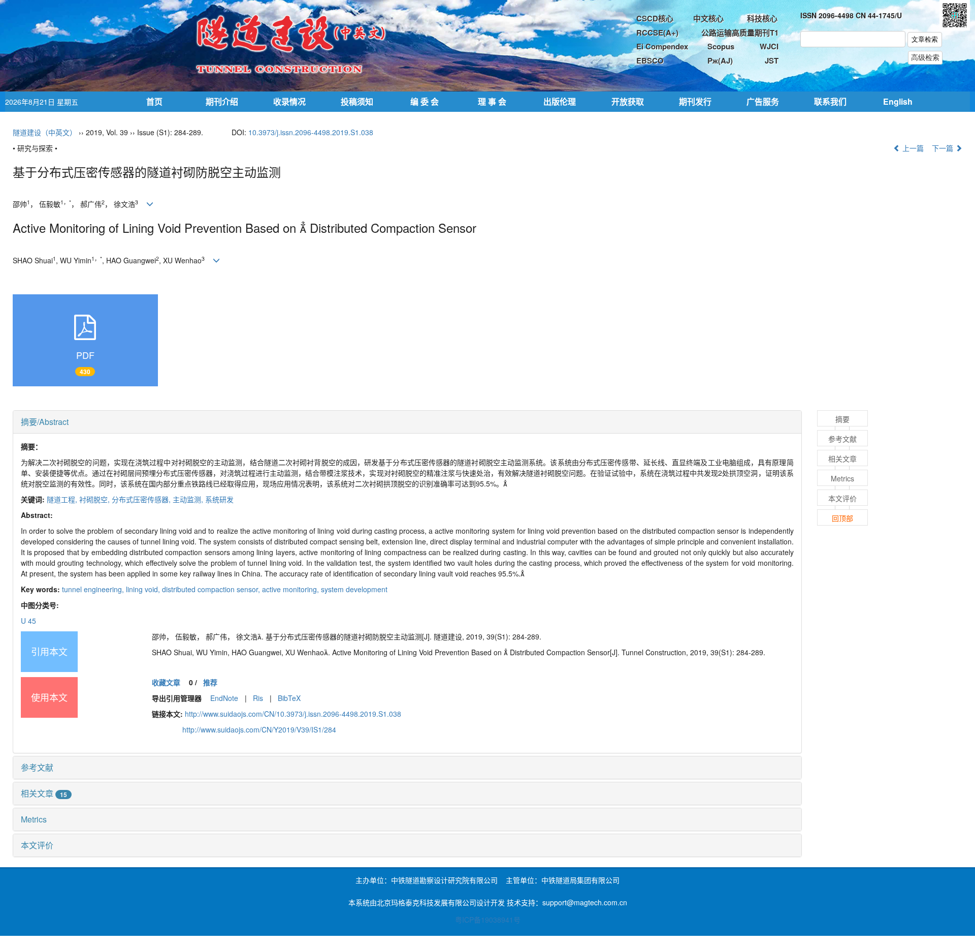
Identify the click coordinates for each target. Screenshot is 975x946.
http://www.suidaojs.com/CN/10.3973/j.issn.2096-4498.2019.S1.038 (293, 714)
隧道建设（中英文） (45, 132)
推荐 (210, 682)
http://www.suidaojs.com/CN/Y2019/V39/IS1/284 (259, 729)
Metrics (34, 819)
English (898, 101)
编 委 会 (424, 101)
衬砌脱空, (95, 499)
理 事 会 (492, 101)
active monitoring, (291, 589)
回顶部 (842, 518)
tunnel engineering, (94, 589)
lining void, (144, 589)
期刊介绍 (222, 101)
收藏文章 (166, 682)
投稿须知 (357, 101)
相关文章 (44, 793)
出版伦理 (559, 101)
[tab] (407, 422)
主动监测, (189, 499)
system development (354, 589)
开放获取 (627, 101)
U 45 (28, 621)
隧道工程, (63, 499)
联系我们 (830, 101)
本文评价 (37, 845)
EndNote (224, 698)
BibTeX (289, 698)
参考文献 (37, 767)
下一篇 (943, 148)
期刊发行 (695, 101)
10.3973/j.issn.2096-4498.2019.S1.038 (310, 132)
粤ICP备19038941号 (488, 919)
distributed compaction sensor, (212, 589)
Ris (258, 698)
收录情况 (289, 101)
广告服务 (762, 101)
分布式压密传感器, (142, 499)
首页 (154, 101)
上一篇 (912, 148)
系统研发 (219, 499)
